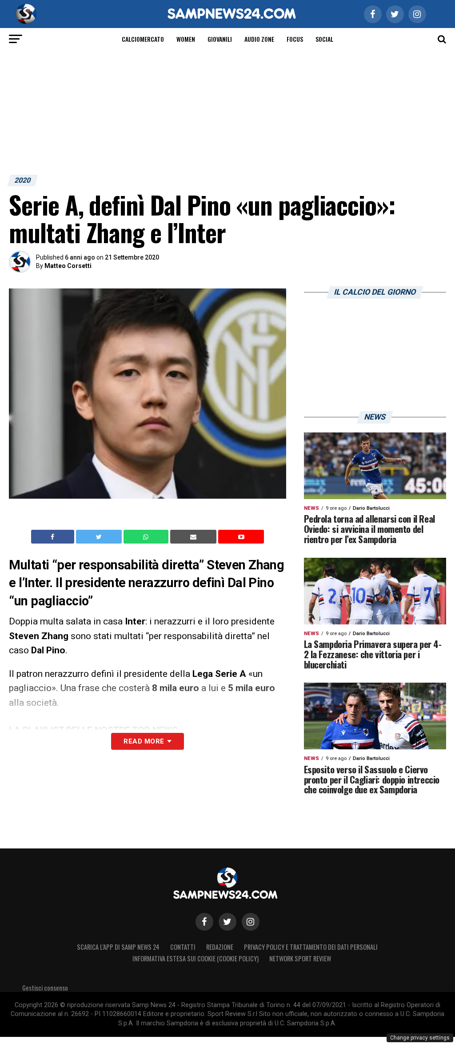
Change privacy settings (420, 1038)
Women (185, 39)
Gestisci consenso (45, 987)
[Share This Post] (147, 537)
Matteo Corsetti (68, 265)
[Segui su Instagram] (250, 922)
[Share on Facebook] (53, 537)
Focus (295, 39)
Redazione (219, 947)
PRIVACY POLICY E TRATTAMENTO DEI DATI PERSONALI (311, 947)
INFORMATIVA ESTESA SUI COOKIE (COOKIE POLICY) (195, 958)
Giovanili (220, 39)
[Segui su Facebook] (204, 922)
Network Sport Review (300, 958)
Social (324, 39)
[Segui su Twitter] (227, 922)
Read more (144, 741)
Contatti (183, 947)
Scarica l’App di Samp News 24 (118, 947)
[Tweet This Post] (100, 537)
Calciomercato (143, 39)
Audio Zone (259, 39)
